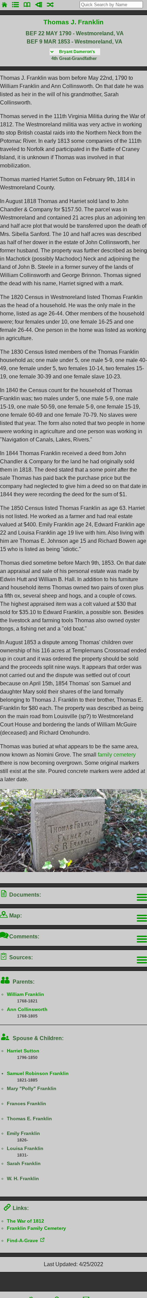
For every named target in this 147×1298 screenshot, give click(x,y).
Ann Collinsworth (27, 1009)
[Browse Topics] (27, 4)
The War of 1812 (25, 1221)
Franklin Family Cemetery (36, 1228)
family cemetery (117, 755)
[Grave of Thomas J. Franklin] (73, 870)
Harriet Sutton (23, 1050)
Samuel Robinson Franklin (38, 1073)
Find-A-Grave (22, 1240)
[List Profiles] (15, 4)
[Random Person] (50, 4)
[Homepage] (4, 4)
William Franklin (25, 994)
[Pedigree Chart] (39, 4)
